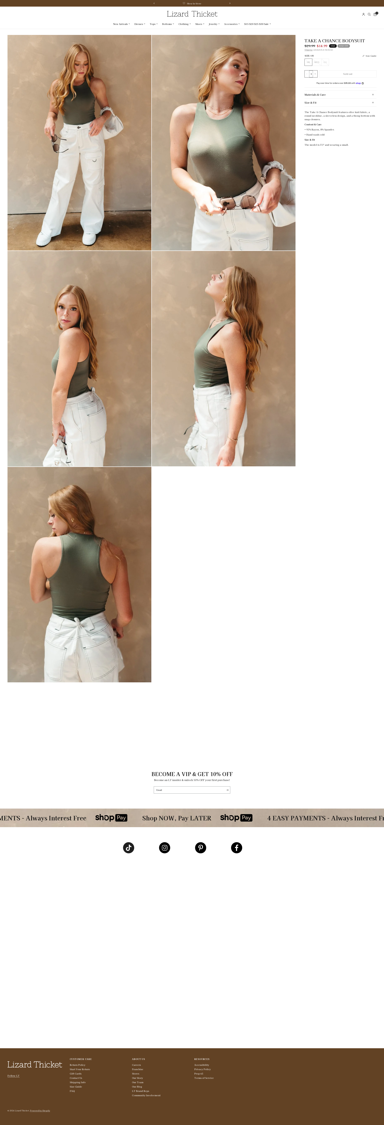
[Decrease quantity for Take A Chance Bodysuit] (307, 73)
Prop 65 (198, 1073)
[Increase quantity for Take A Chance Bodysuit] (315, 73)
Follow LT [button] (14, 1075)
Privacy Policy (202, 1069)
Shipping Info (78, 1082)
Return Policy (77, 1064)
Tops (152, 23)
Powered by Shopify (40, 1110)
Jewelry (213, 23)
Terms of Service (204, 1077)
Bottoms (167, 23)
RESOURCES (202, 1059)
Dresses (138, 23)
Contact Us (76, 1077)
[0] (374, 14)
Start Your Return (80, 1069)
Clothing (183, 23)
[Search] (369, 14)
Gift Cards (75, 1073)
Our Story (137, 1077)
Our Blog (137, 1086)
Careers (136, 1064)
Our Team (137, 1082)
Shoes (198, 23)
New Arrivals (120, 23)
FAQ (72, 1090)
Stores (135, 1073)
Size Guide (76, 1086)
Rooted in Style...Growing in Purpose (224, 3)
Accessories (230, 23)
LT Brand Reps (140, 1090)
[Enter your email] (227, 790)
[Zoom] (145, 41)
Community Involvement (146, 1095)
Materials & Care (315, 94)
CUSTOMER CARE (81, 1059)
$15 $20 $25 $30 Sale (256, 23)
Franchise (137, 1069)
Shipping (308, 49)
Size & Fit (310, 102)
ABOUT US (138, 1059)
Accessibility (201, 1064)
